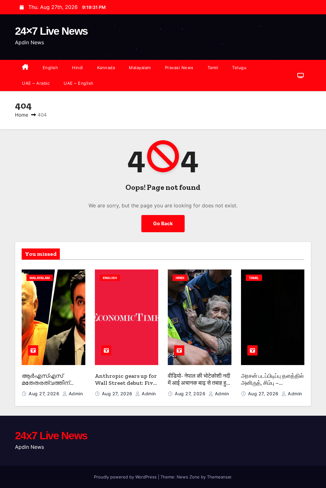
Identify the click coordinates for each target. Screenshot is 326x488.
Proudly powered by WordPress (126, 476)
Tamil (213, 67)
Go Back (163, 223)
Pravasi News (179, 67)
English (50, 67)
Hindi (77, 67)
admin (75, 393)
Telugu (239, 67)
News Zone (188, 476)
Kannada (106, 67)
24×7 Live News (51, 31)
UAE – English (79, 83)
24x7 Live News (51, 435)
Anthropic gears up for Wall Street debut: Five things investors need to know (126, 386)
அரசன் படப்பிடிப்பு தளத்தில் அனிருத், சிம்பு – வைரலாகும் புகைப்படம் (272, 383)
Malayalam (140, 67)
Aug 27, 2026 (45, 393)
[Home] (25, 67)
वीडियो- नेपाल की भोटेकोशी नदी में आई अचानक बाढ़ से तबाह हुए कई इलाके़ (199, 383)
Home (21, 115)
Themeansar (219, 476)
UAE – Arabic (36, 83)
